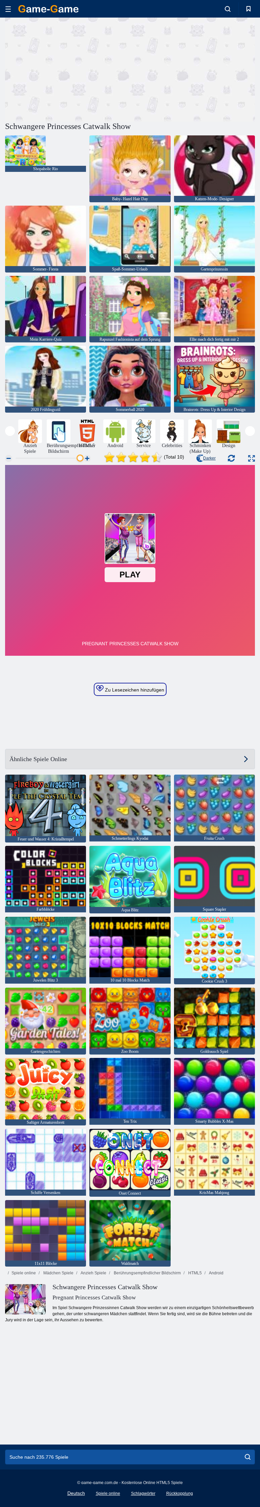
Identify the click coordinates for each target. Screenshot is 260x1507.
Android (215, 1273)
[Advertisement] (68, 68)
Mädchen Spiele (57, 1273)
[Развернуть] (251, 458)
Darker (209, 458)
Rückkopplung (179, 1493)
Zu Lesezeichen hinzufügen (134, 690)
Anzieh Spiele (93, 1273)
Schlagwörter (143, 1493)
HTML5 (194, 1273)
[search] (247, 1457)
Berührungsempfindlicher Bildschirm (147, 1273)
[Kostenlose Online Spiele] (48, 8)
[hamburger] (8, 9)
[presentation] (10, 431)
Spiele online (24, 1273)
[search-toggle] (227, 8)
